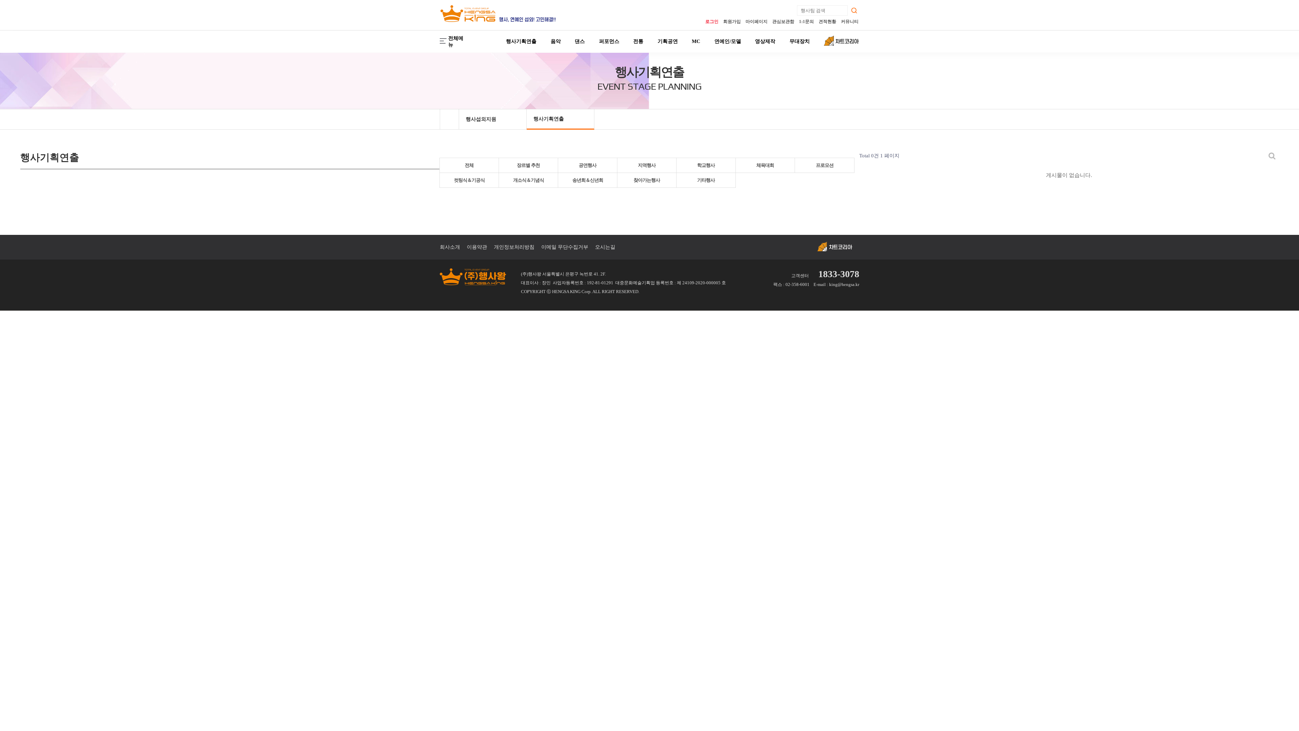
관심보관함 (783, 21)
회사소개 (450, 247)
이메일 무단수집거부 (564, 247)
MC (696, 41)
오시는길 (605, 247)
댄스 (580, 41)
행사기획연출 (521, 41)
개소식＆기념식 (528, 180)
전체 (469, 165)
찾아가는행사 (647, 180)
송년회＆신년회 (587, 180)
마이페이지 (757, 21)
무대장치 (800, 41)
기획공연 (668, 41)
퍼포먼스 (609, 41)
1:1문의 (806, 21)
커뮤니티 (850, 21)
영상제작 (765, 41)
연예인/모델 (727, 41)
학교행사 (706, 165)
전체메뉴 (455, 41)
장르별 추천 (528, 165)
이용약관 (477, 247)
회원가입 (732, 21)
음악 (556, 41)
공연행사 (587, 165)
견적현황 (827, 21)
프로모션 (825, 165)
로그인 (712, 21)
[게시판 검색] (1272, 156)
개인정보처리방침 (514, 247)
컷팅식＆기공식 (469, 180)
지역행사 (647, 165)
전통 (638, 41)
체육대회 (765, 165)
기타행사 (706, 180)
